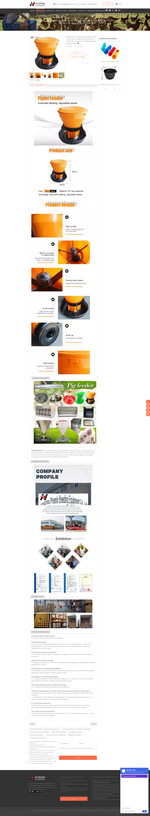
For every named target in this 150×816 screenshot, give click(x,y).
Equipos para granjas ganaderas (39, 732)
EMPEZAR (107, 3)
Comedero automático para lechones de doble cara (44, 729)
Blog (14, 812)
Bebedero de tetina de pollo (101, 782)
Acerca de (9, 812)
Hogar (3, 812)
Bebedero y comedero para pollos (103, 793)
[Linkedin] (110, 10)
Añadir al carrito (76, 56)
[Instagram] (119, 10)
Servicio (19, 812)
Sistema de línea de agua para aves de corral (106, 786)
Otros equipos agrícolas (100, 797)
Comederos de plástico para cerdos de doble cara (76, 729)
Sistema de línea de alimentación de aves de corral (107, 790)
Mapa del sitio (95, 810)
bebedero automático (75, 735)
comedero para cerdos (75, 732)
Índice (100, 810)
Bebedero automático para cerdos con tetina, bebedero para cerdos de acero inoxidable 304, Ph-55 (110, 61)
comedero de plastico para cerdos (56, 735)
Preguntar (76, 52)
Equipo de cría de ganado (59, 732)
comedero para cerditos (36, 735)
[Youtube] (116, 10)
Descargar (26, 812)
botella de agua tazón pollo (38, 738)
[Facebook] (30, 792)
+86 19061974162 (92, 4)
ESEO (113, 810)
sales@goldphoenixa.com (69, 4)
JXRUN (118, 810)
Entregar (77, 757)
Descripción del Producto (38, 85)
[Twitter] (113, 10)
